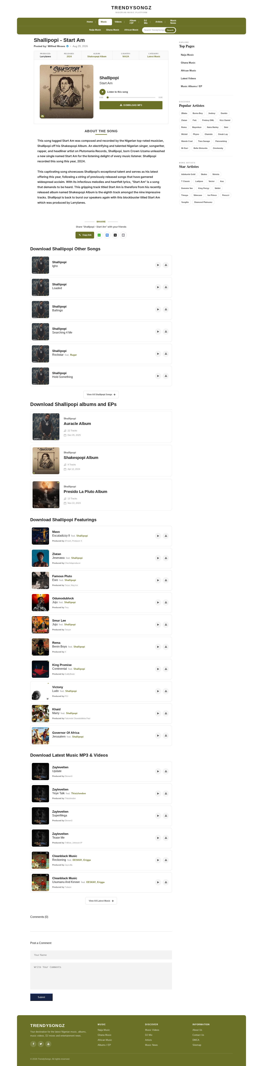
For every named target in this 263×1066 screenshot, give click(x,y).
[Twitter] (41, 1044)
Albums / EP (104, 1045)
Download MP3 (132, 105)
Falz (195, 120)
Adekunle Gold (188, 174)
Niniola (216, 174)
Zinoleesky (218, 148)
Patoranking (221, 141)
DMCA (196, 1040)
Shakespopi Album (96, 56)
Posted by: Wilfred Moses (50, 46)
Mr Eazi (184, 148)
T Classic (185, 181)
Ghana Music (112, 30)
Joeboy (211, 113)
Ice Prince (212, 195)
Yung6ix (185, 202)
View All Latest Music (99, 901)
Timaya (184, 195)
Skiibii (217, 188)
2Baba (184, 113)
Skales (204, 174)
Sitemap (197, 1045)
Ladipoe (199, 181)
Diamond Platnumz (203, 202)
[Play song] (102, 92)
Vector (212, 181)
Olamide (209, 134)
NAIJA (126, 56)
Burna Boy (198, 113)
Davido (224, 113)
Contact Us (198, 1035)
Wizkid (184, 134)
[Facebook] (33, 1044)
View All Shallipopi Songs (99, 394)
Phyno (196, 134)
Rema (184, 127)
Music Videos (152, 1030)
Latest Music (153, 56)
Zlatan (184, 120)
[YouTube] (48, 1044)
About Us (197, 1030)
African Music (131, 30)
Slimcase (198, 195)
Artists (148, 1040)
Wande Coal (187, 141)
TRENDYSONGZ (131, 7)
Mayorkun (196, 127)
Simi (226, 127)
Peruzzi (225, 195)
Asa (222, 181)
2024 (69, 56)
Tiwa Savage (204, 141)
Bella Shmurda (200, 148)
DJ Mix (148, 1035)
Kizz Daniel (225, 120)
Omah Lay (223, 134)
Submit (41, 997)
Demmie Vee (187, 188)
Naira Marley (212, 127)
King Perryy (203, 188)
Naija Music (95, 30)
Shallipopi (109, 78)
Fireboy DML (208, 120)
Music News (151, 1045)
